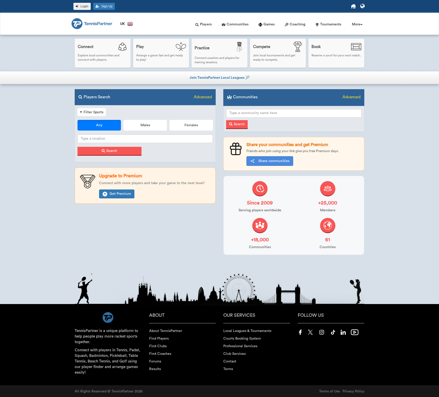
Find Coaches (160, 354)
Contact (229, 361)
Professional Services (240, 346)
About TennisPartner (165, 331)
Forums (155, 361)
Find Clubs (158, 346)
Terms (228, 369)
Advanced (203, 97)
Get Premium (120, 194)
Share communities (273, 161)
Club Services (234, 354)
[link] (103, 53)
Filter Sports (93, 112)
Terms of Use (329, 391)
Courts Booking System (242, 338)
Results (155, 369)
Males (145, 125)
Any (99, 125)
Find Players (159, 338)
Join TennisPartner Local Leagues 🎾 (219, 78)
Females (191, 125)
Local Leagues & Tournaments (247, 331)
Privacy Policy (353, 391)
